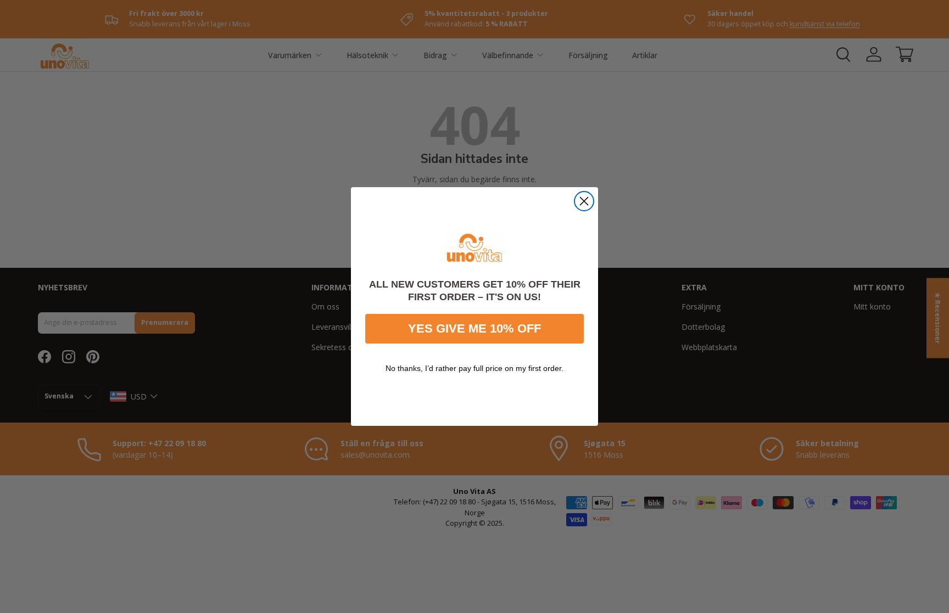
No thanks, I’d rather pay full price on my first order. (474, 368)
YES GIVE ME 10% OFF (474, 328)
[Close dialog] (584, 201)
